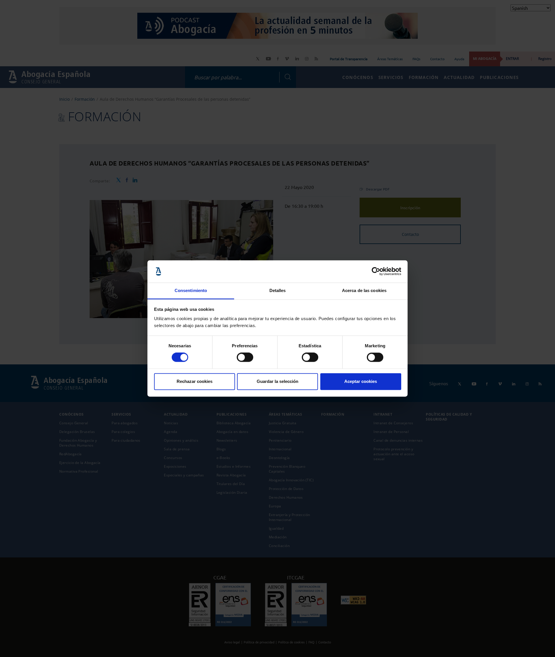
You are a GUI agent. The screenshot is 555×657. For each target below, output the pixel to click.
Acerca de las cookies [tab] (364, 290)
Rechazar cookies (194, 381)
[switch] (245, 357)
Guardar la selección (277, 381)
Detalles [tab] (277, 290)
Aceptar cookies (360, 381)
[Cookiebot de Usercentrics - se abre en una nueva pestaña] (376, 271)
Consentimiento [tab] (191, 290)
